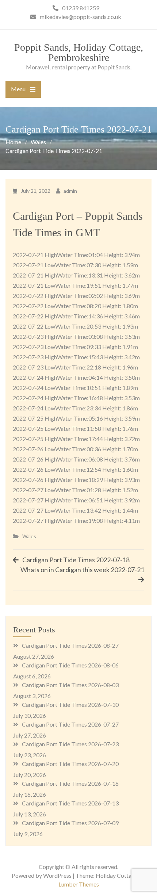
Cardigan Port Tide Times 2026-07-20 (70, 763)
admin (70, 191)
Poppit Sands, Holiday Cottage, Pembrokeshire (78, 52)
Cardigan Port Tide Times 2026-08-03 (70, 684)
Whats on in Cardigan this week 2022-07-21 (82, 570)
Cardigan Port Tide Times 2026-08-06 (70, 665)
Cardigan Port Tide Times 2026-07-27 (70, 724)
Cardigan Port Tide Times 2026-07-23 (70, 743)
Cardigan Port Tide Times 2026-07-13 (70, 803)
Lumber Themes (78, 884)
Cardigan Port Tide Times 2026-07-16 (70, 783)
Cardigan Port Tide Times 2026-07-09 (70, 822)
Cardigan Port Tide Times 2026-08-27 (70, 645)
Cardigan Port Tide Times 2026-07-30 (70, 704)
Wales (29, 536)
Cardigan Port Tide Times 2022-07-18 (76, 560)
